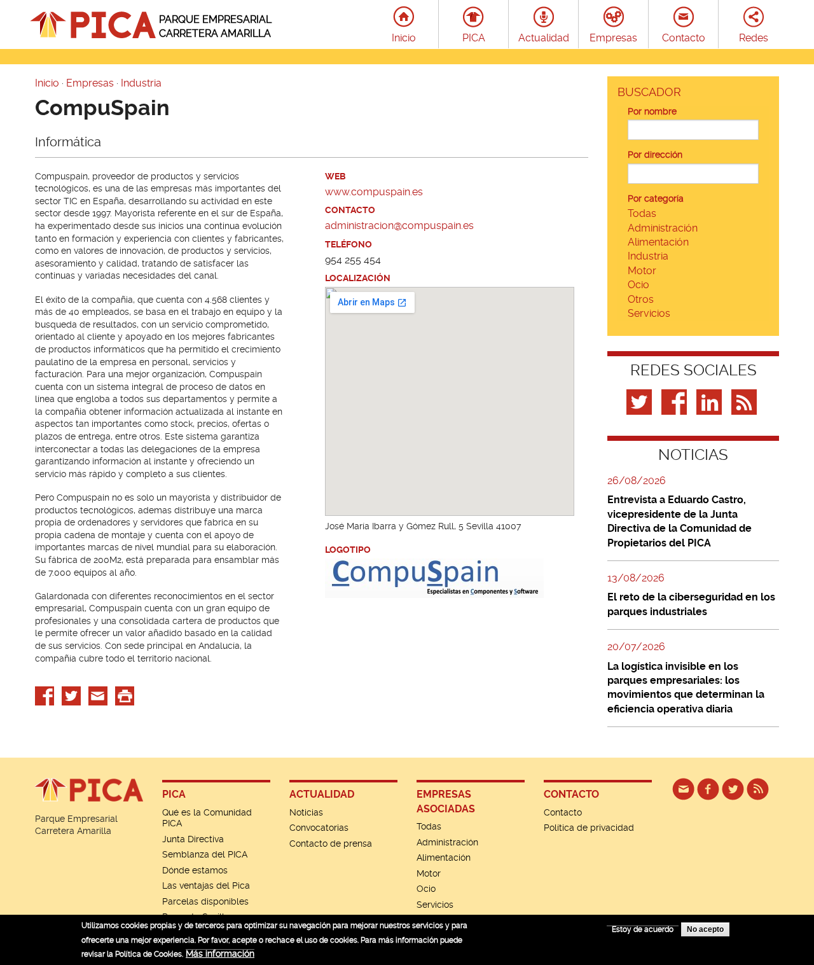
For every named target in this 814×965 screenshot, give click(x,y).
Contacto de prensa (330, 843)
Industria (141, 83)
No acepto (705, 929)
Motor (642, 271)
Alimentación (658, 242)
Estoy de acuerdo (642, 929)
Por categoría (656, 198)
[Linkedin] (710, 401)
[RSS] (757, 788)
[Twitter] (640, 401)
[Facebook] (675, 401)
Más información (220, 953)
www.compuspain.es (374, 192)
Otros (641, 299)
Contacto (683, 38)
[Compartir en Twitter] (71, 695)
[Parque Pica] (733, 788)
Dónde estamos (195, 870)
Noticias (306, 812)
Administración (663, 228)
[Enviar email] (683, 788)
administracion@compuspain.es (399, 225)
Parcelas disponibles (205, 901)
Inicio (404, 38)
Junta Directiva (193, 839)
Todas (642, 213)
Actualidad (543, 38)
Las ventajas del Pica (206, 885)
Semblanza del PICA (204, 854)
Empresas (613, 38)
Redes (753, 38)
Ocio (638, 285)
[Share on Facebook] (44, 695)
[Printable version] (124, 695)
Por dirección (655, 154)
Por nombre (652, 111)
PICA (473, 38)
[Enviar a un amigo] (97, 695)
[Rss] (745, 401)
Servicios (649, 313)
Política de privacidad (589, 828)
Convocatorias (318, 828)
